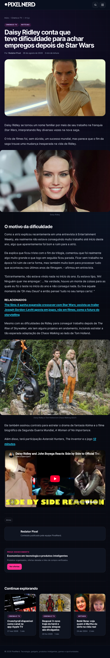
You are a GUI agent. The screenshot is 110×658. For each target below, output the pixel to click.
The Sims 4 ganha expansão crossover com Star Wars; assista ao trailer (51, 305)
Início (6, 18)
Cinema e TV (16, 18)
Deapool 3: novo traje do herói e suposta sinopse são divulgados (51, 625)
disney (8, 520)
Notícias (25, 25)
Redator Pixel (14, 53)
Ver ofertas (14, 566)
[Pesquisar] (95, 5)
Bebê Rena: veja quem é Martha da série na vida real (87, 624)
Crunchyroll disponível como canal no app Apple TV (20, 624)
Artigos (82, 616)
